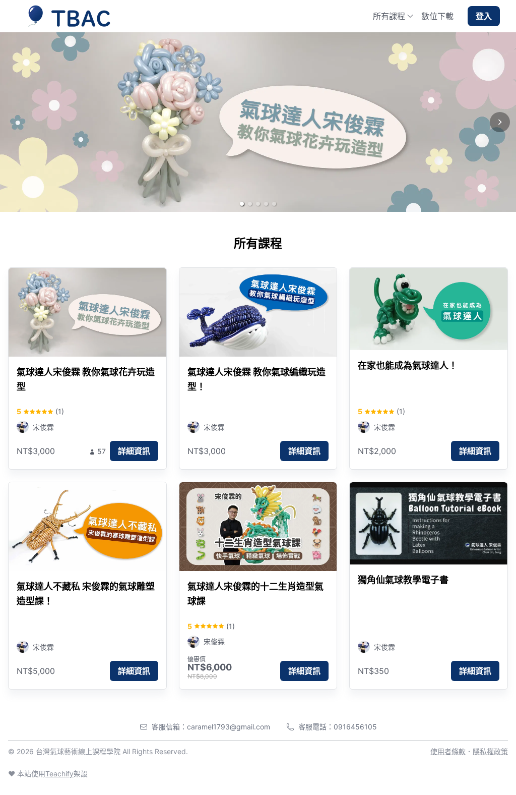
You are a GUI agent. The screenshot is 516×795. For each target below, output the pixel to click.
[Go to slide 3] (258, 204)
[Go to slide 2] (250, 204)
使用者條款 (448, 751)
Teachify (59, 773)
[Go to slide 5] (274, 204)
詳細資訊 (134, 451)
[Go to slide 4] (266, 204)
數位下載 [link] (437, 16)
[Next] (500, 122)
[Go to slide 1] (242, 204)
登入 (484, 16)
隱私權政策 (490, 751)
